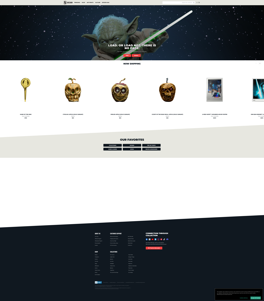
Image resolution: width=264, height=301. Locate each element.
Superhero (112, 270)
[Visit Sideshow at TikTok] (164, 239)
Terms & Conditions (120, 282)
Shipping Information (114, 238)
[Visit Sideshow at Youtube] (152, 239)
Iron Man (111, 261)
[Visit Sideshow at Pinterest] (161, 239)
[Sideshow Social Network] (155, 239)
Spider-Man (105, 2)
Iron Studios (130, 272)
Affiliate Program (98, 238)
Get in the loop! (155, 248)
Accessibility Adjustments (140, 282)
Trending (77, 2)
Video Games (97, 270)
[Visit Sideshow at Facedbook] (147, 239)
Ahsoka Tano (112, 265)
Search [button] (136, 55)
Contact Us (130, 245)
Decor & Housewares (151, 149)
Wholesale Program (98, 240)
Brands (96, 254)
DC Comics (112, 254)
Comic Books (97, 274)
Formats (96, 261)
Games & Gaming (112, 149)
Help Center (130, 243)
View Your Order (113, 240)
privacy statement (111, 288)
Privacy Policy (105, 282)
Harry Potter (130, 254)
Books (132, 149)
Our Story (96, 236)
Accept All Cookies (255, 297)
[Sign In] (197, 2)
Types (96, 263)
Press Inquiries (97, 243)
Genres (96, 259)
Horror (96, 272)
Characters (97, 256)
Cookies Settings (113, 282)
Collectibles (112, 145)
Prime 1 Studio (131, 270)
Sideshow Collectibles (132, 265)
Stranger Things (131, 256)
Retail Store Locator (131, 240)
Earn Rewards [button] (130, 236)
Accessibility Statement (130, 282)
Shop (83, 2)
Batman (111, 259)
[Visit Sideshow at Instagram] (158, 239)
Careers (96, 245)
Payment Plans (131, 238)
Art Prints (90, 2)
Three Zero (130, 268)
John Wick (130, 259)
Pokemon (130, 263)
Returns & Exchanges (114, 236)
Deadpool (112, 263)
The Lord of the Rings (114, 272)
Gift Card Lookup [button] (113, 245)
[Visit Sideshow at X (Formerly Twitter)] (150, 239)
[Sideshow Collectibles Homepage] (68, 2)
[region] (239, 294)
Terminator (130, 261)
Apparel (132, 145)
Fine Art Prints (151, 145)
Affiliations (97, 265)
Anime (96, 268)
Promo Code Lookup (114, 243)
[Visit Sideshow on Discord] (167, 239)
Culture (97, 2)
